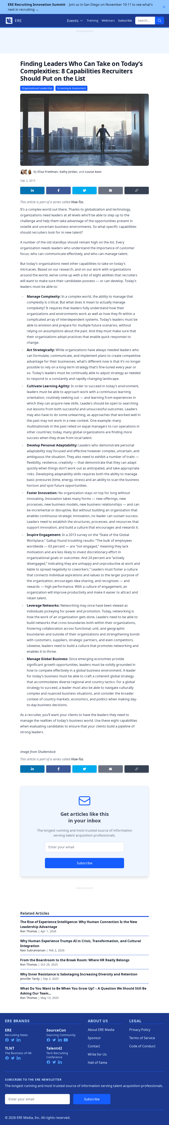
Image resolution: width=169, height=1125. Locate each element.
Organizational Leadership (37, 88)
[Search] (159, 20)
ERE (8, 1030)
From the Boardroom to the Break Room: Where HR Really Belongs (74, 960)
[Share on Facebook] (58, 190)
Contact (94, 1046)
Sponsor (94, 1038)
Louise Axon (93, 172)
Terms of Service (142, 1038)
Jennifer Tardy (30, 979)
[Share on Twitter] (84, 190)
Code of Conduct (142, 1046)
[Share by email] (110, 190)
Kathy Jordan (68, 172)
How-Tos (77, 202)
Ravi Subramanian (33, 950)
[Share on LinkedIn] (32, 190)
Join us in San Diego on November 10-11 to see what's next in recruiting (80, 7)
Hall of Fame (97, 1062)
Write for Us (97, 1054)
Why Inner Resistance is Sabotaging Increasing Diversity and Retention (78, 974)
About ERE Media (101, 1029)
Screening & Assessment (71, 88)
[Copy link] (136, 190)
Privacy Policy (139, 1029)
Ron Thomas (28, 931)
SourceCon (56, 1030)
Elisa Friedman (48, 172)
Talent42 (54, 1048)
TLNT (9, 1048)
